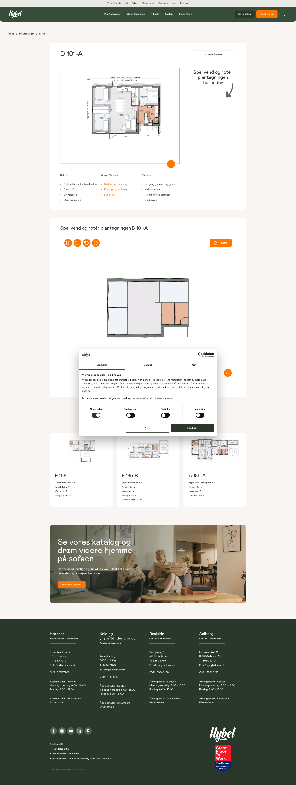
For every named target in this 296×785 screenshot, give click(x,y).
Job (174, 3)
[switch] (130, 415)
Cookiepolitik (57, 744)
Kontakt (184, 3)
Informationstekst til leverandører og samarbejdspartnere (80, 758)
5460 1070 (159, 661)
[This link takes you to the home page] (223, 736)
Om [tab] (194, 365)
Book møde (266, 14)
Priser (135, 3)
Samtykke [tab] (102, 365)
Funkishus (110, 195)
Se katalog (244, 14)
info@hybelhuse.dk (64, 665)
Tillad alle (192, 428)
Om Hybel (163, 3)
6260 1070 (109, 665)
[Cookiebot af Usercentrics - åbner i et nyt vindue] (200, 354)
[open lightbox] (120, 116)
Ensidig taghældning (116, 189)
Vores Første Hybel (117, 3)
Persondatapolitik (59, 749)
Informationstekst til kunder (64, 754)
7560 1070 (59, 661)
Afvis (147, 428)
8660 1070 (209, 661)
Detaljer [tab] (148, 365)
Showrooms (148, 3)
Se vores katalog (71, 584)
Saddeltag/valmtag (115, 184)
